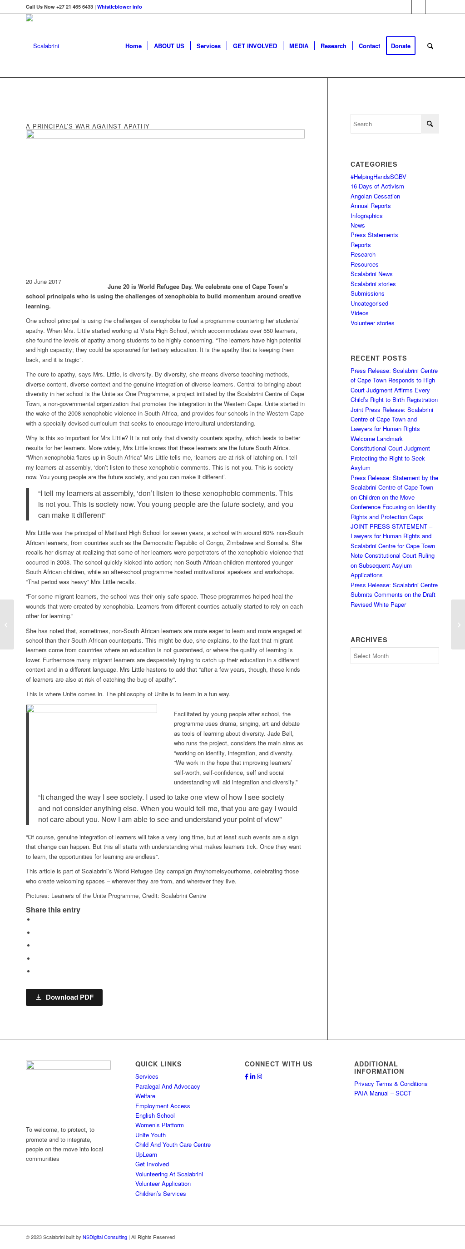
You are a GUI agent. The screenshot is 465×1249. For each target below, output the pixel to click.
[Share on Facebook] (37, 919)
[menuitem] (133, 46)
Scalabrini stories (373, 283)
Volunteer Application (163, 1183)
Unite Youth (150, 1134)
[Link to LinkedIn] (418, 7)
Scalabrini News (372, 273)
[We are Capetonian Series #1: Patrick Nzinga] (458, 624)
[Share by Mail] (37, 971)
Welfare (145, 1095)
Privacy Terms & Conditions (391, 1083)
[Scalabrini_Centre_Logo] (42, 46)
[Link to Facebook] (404, 7)
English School (155, 1115)
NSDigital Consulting (105, 1236)
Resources (365, 264)
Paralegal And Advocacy (167, 1086)
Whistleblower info (119, 6)
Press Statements (374, 234)
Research (363, 254)
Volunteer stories (373, 322)
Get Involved (152, 1164)
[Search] (430, 46)
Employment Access (162, 1105)
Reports (361, 244)
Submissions (368, 293)
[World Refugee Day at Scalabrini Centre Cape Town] (7, 624)
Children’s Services (160, 1193)
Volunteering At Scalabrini (169, 1174)
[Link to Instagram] (432, 7)
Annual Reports (371, 205)
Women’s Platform (159, 1124)
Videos (360, 312)
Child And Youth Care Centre (173, 1144)
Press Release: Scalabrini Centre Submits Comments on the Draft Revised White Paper (394, 594)
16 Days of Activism (377, 186)
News (358, 225)
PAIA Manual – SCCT (382, 1093)
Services (146, 1076)
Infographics (367, 215)
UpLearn (146, 1154)
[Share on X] (37, 932)
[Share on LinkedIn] (37, 958)
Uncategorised (369, 303)
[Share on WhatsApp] (37, 945)
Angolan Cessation (375, 196)
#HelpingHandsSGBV (378, 176)
